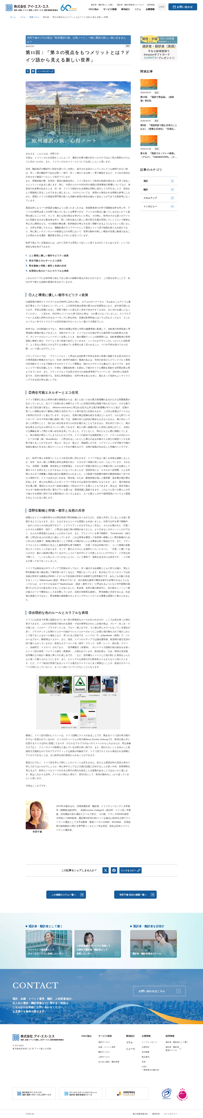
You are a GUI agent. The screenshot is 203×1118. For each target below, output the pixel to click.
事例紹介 (130, 1036)
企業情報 (146, 1036)
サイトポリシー (170, 1114)
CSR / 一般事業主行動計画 (150, 1068)
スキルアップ (150, 198)
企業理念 (145, 1047)
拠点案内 (145, 1057)
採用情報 (170, 1036)
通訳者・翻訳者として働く (177, 1042)
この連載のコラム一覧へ (64, 894)
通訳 (146, 181)
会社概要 (145, 1052)
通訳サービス (104, 1042)
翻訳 (146, 189)
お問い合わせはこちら (152, 991)
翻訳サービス (104, 1052)
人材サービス (104, 1057)
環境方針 (156, 1114)
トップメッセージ (149, 1042)
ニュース (130, 1049)
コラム (129, 1042)
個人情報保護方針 (140, 1114)
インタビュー (150, 206)
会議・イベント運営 (106, 1047)
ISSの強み (87, 1036)
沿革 (144, 1062)
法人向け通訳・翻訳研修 (108, 1062)
